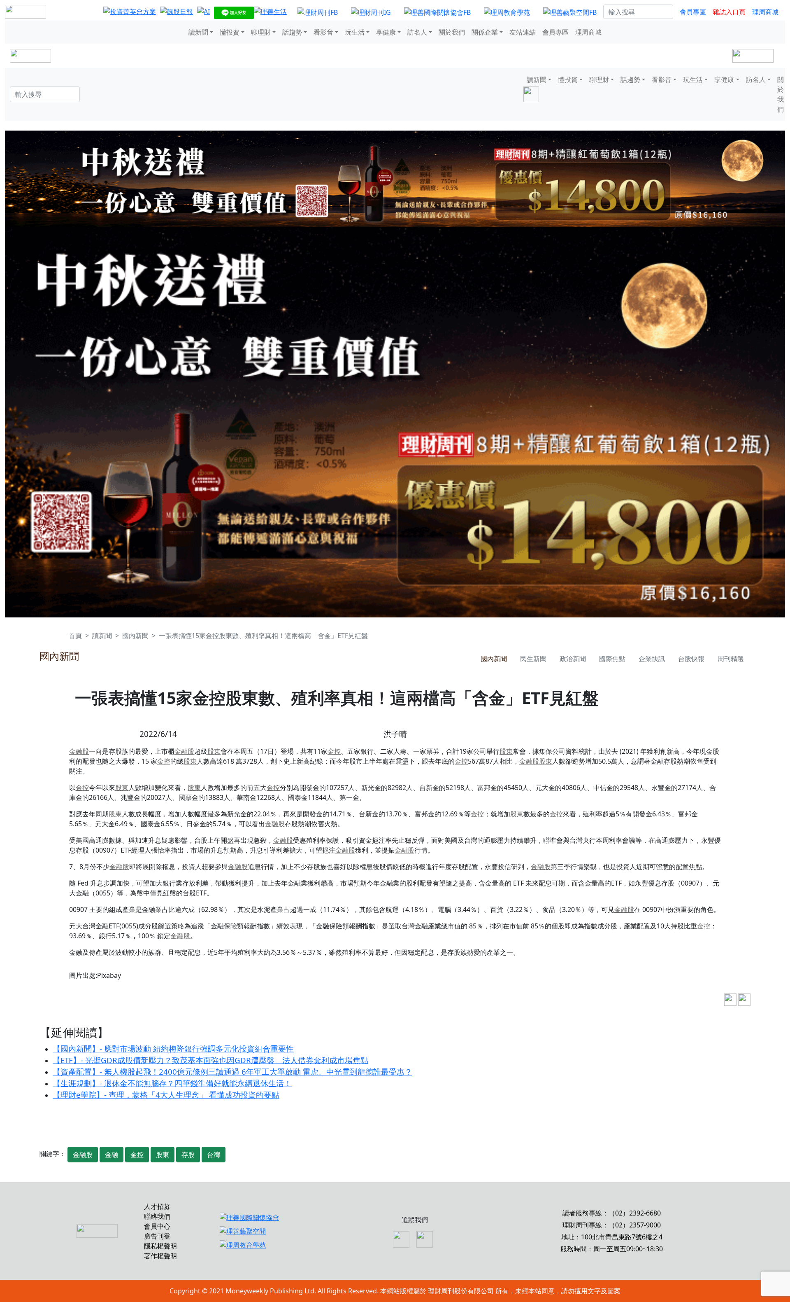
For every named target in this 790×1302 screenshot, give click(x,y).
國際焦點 (612, 658)
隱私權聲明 (160, 1246)
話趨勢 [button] (292, 32)
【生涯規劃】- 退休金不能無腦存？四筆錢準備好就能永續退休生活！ (172, 1083)
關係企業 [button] (485, 32)
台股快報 (691, 658)
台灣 (213, 1154)
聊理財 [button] (261, 32)
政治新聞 (573, 658)
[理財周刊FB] (317, 12)
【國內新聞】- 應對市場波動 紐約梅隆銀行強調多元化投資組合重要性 (173, 1048)
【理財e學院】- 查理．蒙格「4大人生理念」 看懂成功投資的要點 (166, 1094)
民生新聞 (533, 658)
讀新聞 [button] (198, 32)
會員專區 (693, 11)
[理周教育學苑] (507, 12)
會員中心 (157, 1226)
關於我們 (452, 32)
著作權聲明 (160, 1255)
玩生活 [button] (355, 32)
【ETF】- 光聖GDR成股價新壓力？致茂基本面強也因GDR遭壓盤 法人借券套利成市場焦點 (210, 1060)
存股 (188, 1154)
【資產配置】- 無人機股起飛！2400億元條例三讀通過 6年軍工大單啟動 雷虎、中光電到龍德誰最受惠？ (232, 1071)
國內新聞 (135, 635)
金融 (111, 1154)
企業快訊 (652, 658)
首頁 (75, 635)
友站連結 (522, 32)
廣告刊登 (157, 1236)
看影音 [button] (323, 32)
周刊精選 (731, 658)
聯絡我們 (157, 1216)
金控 (334, 751)
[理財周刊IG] (370, 12)
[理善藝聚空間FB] (570, 12)
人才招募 (157, 1206)
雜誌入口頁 (729, 11)
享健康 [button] (386, 32)
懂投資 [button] (229, 32)
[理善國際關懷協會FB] (437, 12)
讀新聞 (102, 635)
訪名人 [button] (417, 32)
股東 (214, 751)
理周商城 (765, 11)
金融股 (79, 751)
